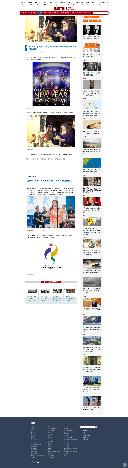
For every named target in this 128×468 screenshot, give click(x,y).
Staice (49, 448)
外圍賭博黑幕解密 (53, 428)
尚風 (49, 442)
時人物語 (66, 432)
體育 (82, 4)
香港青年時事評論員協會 (70, 439)
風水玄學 (33, 439)
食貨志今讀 (51, 455)
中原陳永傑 (34, 450)
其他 (89, 13)
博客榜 (85, 13)
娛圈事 (69, 4)
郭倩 (49, 432)
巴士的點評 (34, 428)
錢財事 (54, 13)
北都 (24, 13)
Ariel (32, 426)
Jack (65, 441)
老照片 (50, 450)
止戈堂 (50, 434)
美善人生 (87, 4)
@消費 (81, 13)
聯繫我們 (85, 437)
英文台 (51, 4)
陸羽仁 (33, 435)
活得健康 (33, 446)
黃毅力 (66, 435)
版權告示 (85, 430)
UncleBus (33, 448)
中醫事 (63, 13)
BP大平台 (37, 4)
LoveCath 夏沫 (68, 437)
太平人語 (50, 441)
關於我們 (85, 439)
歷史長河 (93, 4)
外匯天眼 (66, 434)
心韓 (73, 4)
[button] (74, 286)
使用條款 (85, 433)
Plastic (78, 2)
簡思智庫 (66, 446)
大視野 (72, 13)
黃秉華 (50, 439)
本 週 (91, 20)
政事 (40, 13)
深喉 (49, 426)
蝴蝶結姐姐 (51, 457)
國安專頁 (23, 4)
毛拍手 (66, 426)
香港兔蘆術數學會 (36, 444)
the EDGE (45, 4)
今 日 (85, 20)
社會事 (44, 13)
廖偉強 (50, 444)
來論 (65, 455)
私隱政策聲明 (86, 435)
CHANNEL (62, 2)
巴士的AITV (30, 4)
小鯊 (49, 435)
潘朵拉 (50, 446)
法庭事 (49, 13)
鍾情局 (33, 432)
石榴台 (56, 4)
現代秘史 (66, 428)
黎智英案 (35, 13)
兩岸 (76, 13)
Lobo (32, 441)
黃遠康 (33, 442)
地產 (58, 13)
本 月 (98, 20)
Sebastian (34, 434)
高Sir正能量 (51, 430)
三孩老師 (66, 444)
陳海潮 (66, 453)
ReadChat (34, 453)
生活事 (99, 4)
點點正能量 (34, 451)
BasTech (105, 2)
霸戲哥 (50, 437)
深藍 (32, 430)
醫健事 (67, 13)
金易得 (66, 442)
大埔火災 (29, 13)
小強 (32, 437)
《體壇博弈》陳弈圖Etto (70, 451)
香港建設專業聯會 (69, 430)
